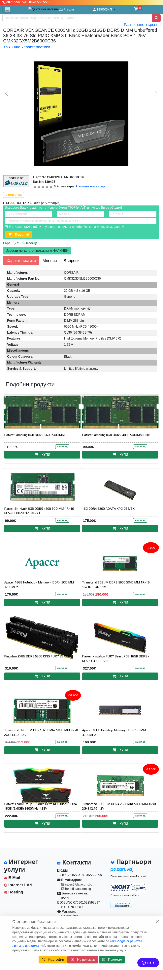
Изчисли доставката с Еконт (125, 895)
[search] (156, 18)
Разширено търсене (142, 24)
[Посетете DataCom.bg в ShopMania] (122, 904)
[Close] (157, 921)
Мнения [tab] (50, 260)
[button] (104, 9)
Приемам (113, 959)
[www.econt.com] (128, 888)
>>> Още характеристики (26, 47)
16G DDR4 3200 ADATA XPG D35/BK (108, 508)
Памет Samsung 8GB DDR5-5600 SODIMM (34, 435)
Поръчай (20, 234)
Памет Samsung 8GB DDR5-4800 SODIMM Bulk (116, 435)
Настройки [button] (54, 959)
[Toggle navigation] (7, 9)
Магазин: (68, 911)
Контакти (75, 862)
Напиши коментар (90, 186)
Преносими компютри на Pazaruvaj (128, 876)
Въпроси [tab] (72, 260)
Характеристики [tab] (21, 260)
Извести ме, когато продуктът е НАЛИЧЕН (37, 250)
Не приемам (84, 959)
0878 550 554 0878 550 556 (27, 2)
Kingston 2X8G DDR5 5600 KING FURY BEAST (37, 656)
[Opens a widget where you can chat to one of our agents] (148, 963)
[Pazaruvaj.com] (128, 870)
